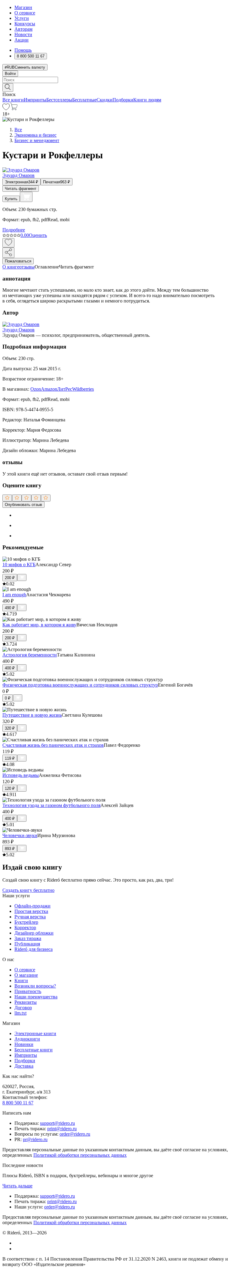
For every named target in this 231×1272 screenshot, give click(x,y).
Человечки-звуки (19, 835)
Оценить (38, 235)
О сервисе (24, 12)
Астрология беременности (29, 654)
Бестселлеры (59, 99)
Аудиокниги (27, 1038)
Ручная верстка (30, 916)
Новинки (23, 1044)
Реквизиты (25, 1002)
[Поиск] (7, 87)
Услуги (21, 18)
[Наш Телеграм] (17, 1248)
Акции (21, 39)
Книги (21, 980)
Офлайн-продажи (32, 905)
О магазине (26, 975)
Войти (10, 73)
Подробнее (13, 229)
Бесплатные (84, 99)
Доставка (23, 1066)
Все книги (13, 99)
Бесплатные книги (33, 1049)
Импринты (35, 99)
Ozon (35, 389)
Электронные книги (35, 1033)
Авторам (23, 29)
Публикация (27, 943)
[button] (115, 87)
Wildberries (83, 389)
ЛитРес (64, 389)
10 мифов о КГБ (18, 564)
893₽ (10, 848)
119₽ (10, 758)
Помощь (23, 50)
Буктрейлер (26, 922)
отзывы (27, 266)
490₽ (10, 608)
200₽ (10, 578)
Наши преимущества (35, 996)
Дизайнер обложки (34, 932)
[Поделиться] (8, 252)
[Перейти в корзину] (14, 108)
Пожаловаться (18, 261)
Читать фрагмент (20, 188)
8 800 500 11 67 (17, 1102)
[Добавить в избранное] (8, 242)
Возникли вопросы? (35, 985)
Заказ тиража (27, 938)
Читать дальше (17, 1185)
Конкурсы (24, 23)
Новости (23, 34)
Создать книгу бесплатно (28, 890)
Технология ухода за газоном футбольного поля (51, 805)
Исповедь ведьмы (20, 775)
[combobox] (115, 80)
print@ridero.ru (62, 1128)
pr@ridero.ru (35, 1139)
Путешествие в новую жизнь (32, 715)
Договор (23, 1007)
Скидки (104, 99)
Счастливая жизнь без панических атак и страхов (53, 745)
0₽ (8, 698)
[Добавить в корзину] (26, 197)
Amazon (49, 389)
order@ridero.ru (75, 1134)
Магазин (23, 7)
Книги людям (147, 99)
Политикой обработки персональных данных (80, 1155)
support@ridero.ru (57, 1123)
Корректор (25, 927)
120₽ (10, 788)
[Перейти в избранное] (6, 108)
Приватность (27, 991)
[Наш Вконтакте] (17, 1243)
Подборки (122, 99)
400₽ (10, 668)
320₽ (10, 728)
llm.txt (20, 1013)
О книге (10, 266)
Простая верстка (31, 911)
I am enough (14, 594)
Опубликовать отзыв (23, 504)
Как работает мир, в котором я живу (39, 624)
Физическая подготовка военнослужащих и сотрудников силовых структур (80, 684)
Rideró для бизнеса (33, 949)
